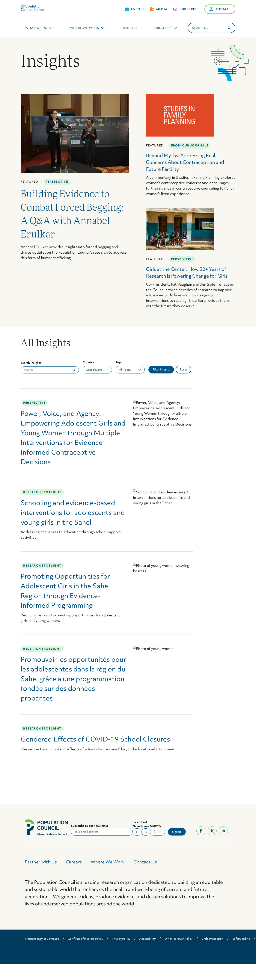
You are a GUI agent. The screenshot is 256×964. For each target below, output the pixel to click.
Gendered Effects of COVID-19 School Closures (95, 739)
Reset (183, 369)
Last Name (145, 824)
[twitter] (212, 830)
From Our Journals (190, 145)
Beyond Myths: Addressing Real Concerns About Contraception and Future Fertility (185, 162)
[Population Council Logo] (36, 6)
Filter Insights (161, 369)
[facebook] (200, 830)
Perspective (57, 182)
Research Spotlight (42, 492)
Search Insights (31, 363)
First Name (137, 824)
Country (88, 362)
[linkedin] (223, 830)
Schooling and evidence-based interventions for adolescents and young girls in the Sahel (73, 512)
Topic (119, 362)
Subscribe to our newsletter (89, 826)
